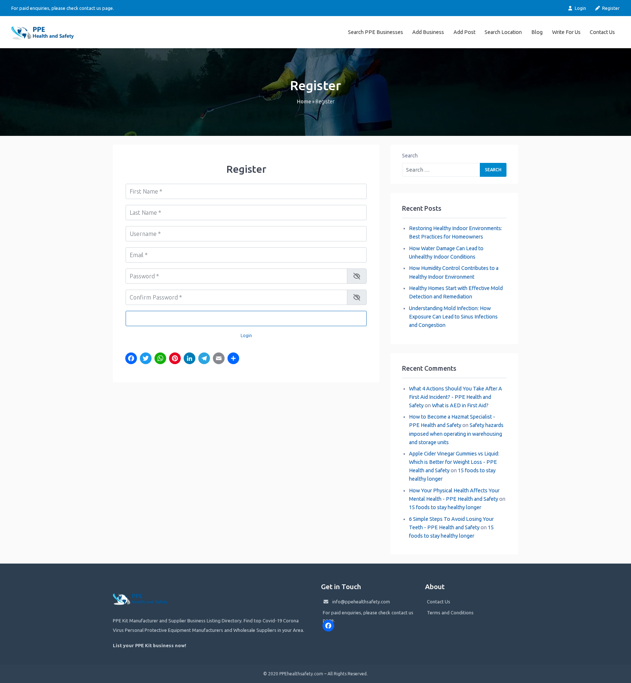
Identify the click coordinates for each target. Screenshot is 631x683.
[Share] (233, 359)
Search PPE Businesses (375, 32)
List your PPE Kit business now (149, 645)
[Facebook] (131, 359)
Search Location (503, 32)
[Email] (218, 359)
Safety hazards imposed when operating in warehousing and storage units (456, 433)
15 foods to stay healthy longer (445, 507)
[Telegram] (204, 359)
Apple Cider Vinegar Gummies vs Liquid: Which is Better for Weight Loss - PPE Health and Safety (454, 462)
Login (580, 8)
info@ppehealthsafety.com (361, 601)
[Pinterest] (175, 359)
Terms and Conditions (450, 612)
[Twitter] (145, 359)
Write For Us (566, 32)
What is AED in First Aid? (460, 405)
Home (304, 101)
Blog (537, 32)
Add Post (464, 32)
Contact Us (602, 32)
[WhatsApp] (160, 359)
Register (610, 8)
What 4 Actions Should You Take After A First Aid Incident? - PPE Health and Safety (455, 397)
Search (410, 156)
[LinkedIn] (189, 359)
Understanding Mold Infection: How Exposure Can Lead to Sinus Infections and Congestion (453, 316)
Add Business (428, 32)
